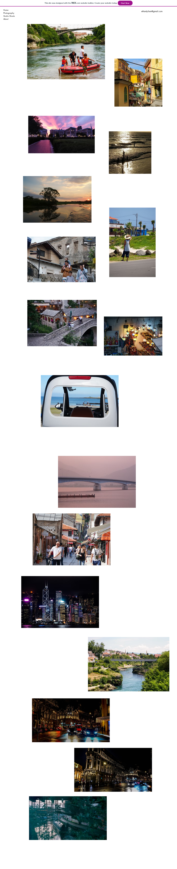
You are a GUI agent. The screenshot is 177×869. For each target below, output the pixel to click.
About (5, 19)
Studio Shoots (9, 16)
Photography (8, 13)
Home (5, 10)
